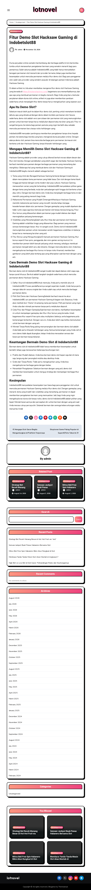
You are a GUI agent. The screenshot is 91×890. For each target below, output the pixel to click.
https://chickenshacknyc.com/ (35, 91)
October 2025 (14, 657)
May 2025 (13, 687)
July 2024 (13, 746)
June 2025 (13, 681)
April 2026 (13, 622)
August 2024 (14, 740)
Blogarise (52, 887)
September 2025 (16, 663)
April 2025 (13, 693)
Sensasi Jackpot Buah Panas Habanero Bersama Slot (30, 545)
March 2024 (14, 770)
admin (20, 50)
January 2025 (14, 710)
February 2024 (15, 775)
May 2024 (13, 758)
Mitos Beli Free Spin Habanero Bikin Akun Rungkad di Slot (32, 551)
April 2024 (13, 764)
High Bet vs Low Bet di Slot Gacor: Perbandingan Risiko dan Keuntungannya (39, 563)
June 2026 (13, 610)
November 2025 (15, 651)
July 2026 (13, 604)
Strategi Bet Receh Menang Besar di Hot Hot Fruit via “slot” (32, 539)
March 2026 (14, 627)
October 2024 (14, 728)
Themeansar (63, 887)
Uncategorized (15, 31)
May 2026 (13, 616)
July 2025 (13, 675)
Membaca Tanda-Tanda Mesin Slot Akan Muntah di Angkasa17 (33, 557)
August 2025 (14, 669)
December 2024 (15, 716)
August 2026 (14, 598)
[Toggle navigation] (8, 10)
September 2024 (16, 734)
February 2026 (15, 633)
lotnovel (45, 10)
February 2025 (15, 704)
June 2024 (13, 752)
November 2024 (15, 722)
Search (45, 511)
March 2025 (14, 698)
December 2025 (15, 645)
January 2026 (14, 639)
